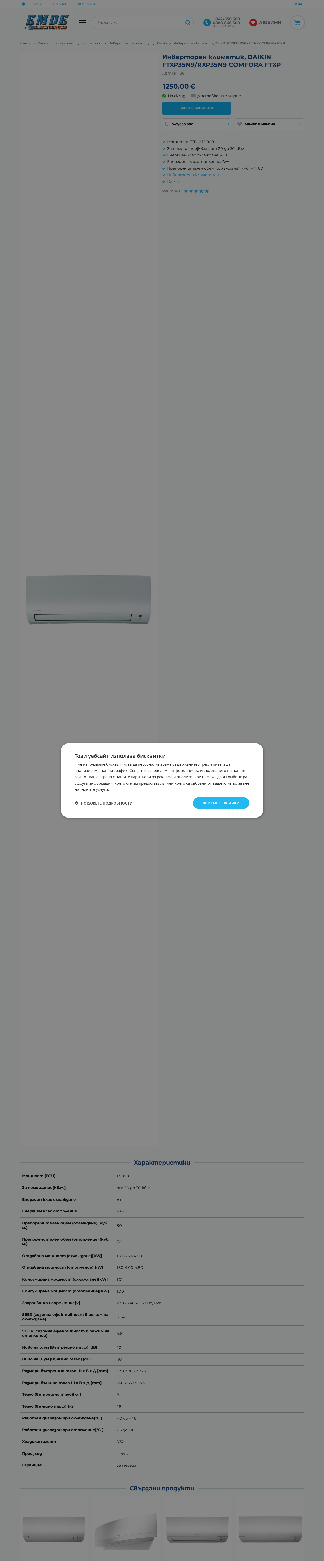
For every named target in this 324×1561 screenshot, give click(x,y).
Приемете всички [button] (221, 803)
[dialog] (162, 780)
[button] (104, 803)
